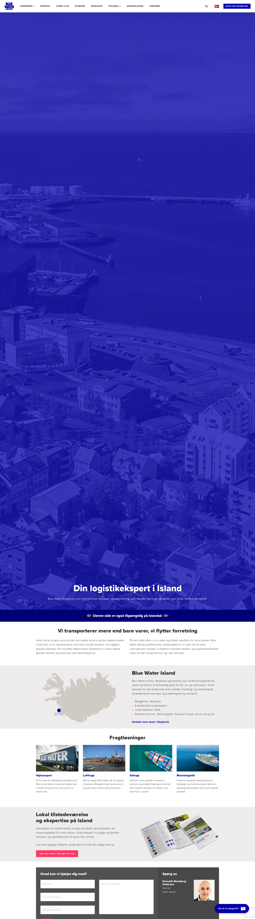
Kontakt (45, 6)
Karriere (154, 6)
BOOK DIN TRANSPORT (237, 6)
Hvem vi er (62, 6)
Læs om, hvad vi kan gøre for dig (57, 853)
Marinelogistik (186, 775)
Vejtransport (44, 775)
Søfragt (134, 775)
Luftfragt (88, 775)
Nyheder (80, 6)
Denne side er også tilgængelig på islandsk (127, 615)
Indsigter (96, 6)
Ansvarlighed (135, 6)
